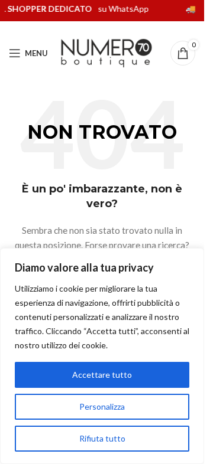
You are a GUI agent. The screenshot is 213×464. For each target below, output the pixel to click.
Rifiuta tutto (102, 438)
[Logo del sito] (106, 52)
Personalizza (102, 406)
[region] (102, 356)
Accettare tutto (102, 375)
